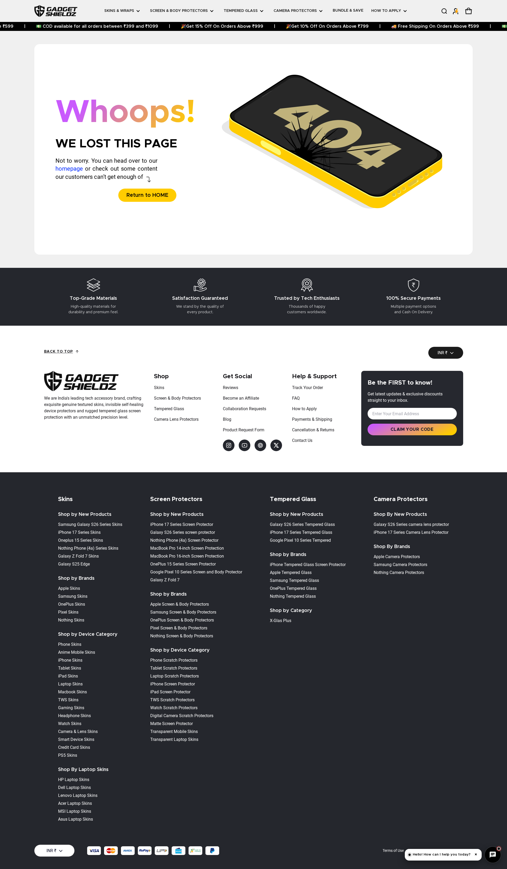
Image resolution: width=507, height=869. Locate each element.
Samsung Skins (72, 596)
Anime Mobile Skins (76, 652)
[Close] (480, 22)
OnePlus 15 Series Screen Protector (183, 564)
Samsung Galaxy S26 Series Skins (90, 524)
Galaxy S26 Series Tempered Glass (302, 524)
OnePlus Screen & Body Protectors (182, 620)
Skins (159, 387)
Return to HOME (147, 195)
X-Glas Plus (280, 620)
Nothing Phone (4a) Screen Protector (184, 540)
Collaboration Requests (244, 408)
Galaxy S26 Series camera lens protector (411, 524)
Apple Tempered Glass (291, 572)
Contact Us (302, 440)
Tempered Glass (169, 408)
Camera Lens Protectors (176, 419)
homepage (69, 168)
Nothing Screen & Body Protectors (181, 635)
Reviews (230, 387)
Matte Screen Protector (171, 723)
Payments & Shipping (312, 419)
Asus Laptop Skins (75, 819)
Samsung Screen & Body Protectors (183, 612)
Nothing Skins (71, 620)
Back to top (58, 351)
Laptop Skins (70, 683)
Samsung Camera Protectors (400, 564)
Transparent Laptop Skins (174, 739)
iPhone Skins (70, 660)
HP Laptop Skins (73, 779)
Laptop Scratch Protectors (174, 676)
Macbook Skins (72, 691)
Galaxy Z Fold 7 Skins (78, 556)
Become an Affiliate (241, 398)
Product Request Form (243, 429)
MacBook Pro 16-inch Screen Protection (187, 556)
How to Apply (304, 408)
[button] (443, 11)
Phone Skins (69, 644)
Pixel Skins (68, 612)
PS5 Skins (67, 755)
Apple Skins (69, 588)
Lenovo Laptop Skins (77, 795)
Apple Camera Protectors (397, 556)
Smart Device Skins (76, 739)
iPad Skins (68, 676)
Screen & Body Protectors (177, 398)
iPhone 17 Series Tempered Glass (301, 532)
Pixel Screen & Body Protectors (178, 627)
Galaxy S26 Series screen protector (182, 532)
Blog (227, 419)
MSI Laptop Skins (74, 811)
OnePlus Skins (71, 604)
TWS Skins (68, 699)
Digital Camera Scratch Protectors (181, 715)
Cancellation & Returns (313, 429)
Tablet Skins (69, 668)
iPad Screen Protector (170, 691)
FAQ (296, 398)
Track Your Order (307, 387)
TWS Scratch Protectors (172, 699)
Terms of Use (393, 850)
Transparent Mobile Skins (174, 731)
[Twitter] (276, 445)
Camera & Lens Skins (78, 731)
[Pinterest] (260, 445)
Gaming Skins (71, 707)
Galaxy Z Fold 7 (165, 579)
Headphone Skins (74, 715)
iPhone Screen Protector (172, 683)
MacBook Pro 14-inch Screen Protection (187, 548)
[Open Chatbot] (493, 855)
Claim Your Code (412, 429)
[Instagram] (228, 445)
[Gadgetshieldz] (55, 11)
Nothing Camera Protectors (399, 572)
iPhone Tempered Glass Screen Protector (308, 564)
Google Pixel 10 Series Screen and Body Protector (196, 571)
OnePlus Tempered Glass (293, 588)
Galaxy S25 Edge (74, 564)
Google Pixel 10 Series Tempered (300, 540)
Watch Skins (69, 723)
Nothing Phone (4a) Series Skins (88, 548)
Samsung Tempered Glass (294, 580)
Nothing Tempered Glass (293, 596)
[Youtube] (244, 445)
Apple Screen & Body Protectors (179, 604)
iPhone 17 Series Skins (79, 532)
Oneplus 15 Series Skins (80, 540)
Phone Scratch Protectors (174, 660)
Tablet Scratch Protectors (173, 668)
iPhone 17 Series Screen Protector (181, 524)
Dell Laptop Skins (74, 787)
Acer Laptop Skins (75, 803)
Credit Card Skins (74, 747)
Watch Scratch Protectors (174, 707)
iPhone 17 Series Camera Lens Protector (411, 532)
